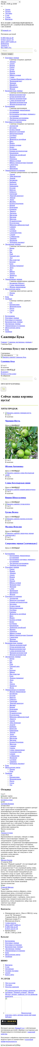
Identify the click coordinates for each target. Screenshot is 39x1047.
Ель (11, 303)
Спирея (12, 234)
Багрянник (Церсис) (17, 283)
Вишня (12, 65)
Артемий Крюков (7, 804)
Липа (11, 268)
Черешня (13, 83)
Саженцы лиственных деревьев (20, 342)
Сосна (12, 310)
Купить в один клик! (8, 374)
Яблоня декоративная (17, 287)
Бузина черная (15, 130)
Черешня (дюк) (15, 585)
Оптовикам (9, 969)
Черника (13, 166)
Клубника (13, 149)
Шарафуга (13, 85)
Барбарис (13, 182)
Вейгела (13, 190)
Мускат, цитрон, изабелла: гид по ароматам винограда (21, 995)
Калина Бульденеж (16, 203)
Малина (12, 157)
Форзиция (13, 240)
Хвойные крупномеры (18, 120)
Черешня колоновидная (18, 102)
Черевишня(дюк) (16, 81)
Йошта (12, 143)
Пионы (12, 293)
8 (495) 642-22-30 (7, 38)
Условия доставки (11, 971)
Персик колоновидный (18, 98)
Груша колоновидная (17, 96)
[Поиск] (35, 50)
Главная (4, 342)
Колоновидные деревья (13, 91)
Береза (12, 248)
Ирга (11, 141)
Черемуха (13, 275)
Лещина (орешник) (17, 266)
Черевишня (14, 590)
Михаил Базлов (6, 860)
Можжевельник (15, 306)
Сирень (12, 229)
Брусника (13, 128)
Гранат (12, 67)
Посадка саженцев (12, 987)
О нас (7, 15)
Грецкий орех (15, 256)
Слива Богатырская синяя (17, 483)
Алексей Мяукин (7, 887)
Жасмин (13, 201)
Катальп (13, 262)
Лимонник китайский (18, 155)
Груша (12, 69)
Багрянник (13, 180)
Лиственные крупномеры (19, 118)
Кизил (12, 147)
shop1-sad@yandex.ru (8, 42)
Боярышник (14, 186)
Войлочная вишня (16, 133)
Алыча (12, 63)
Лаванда (13, 211)
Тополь (12, 273)
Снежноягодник (16, 233)
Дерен (12, 200)
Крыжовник (14, 153)
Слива (12, 77)
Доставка (8, 13)
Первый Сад (19, 1028)
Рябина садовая (15, 75)
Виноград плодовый (17, 131)
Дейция (12, 198)
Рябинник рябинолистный (19, 225)
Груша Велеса (11, 512)
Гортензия (13, 194)
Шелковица (14, 87)
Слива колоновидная (17, 100)
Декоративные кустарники (15, 170)
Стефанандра (14, 236)
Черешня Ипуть (12, 421)
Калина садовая (15, 145)
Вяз (11, 252)
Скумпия (13, 231)
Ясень (12, 277)
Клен (11, 264)
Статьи (7, 17)
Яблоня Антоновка (14, 466)
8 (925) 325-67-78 (7, 40)
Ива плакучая (15, 260)
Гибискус (13, 192)
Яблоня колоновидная (18, 104)
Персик (12, 73)
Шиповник (14, 168)
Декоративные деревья (13, 279)
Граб (11, 254)
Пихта (12, 308)
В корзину (4, 372)
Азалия (12, 174)
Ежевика (13, 137)
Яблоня (12, 89)
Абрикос (13, 62)
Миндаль (13, 219)
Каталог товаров (7, 54)
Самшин (13, 227)
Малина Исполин (13, 527)
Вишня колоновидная (18, 95)
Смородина (14, 165)
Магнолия (13, 215)
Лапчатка (13, 213)
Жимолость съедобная (18, 139)
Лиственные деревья (12, 244)
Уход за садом (10, 983)
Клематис (13, 209)
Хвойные (8, 299)
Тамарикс (13, 238)
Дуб (11, 258)
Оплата (8, 11)
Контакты (8, 19)
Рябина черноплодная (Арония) (21, 163)
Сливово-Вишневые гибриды (21, 79)
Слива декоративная (17, 285)
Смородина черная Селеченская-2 (21, 543)
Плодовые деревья (12, 58)
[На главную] (6, 30)
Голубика (13, 135)
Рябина (12, 271)
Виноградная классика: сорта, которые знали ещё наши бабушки (20, 1015)
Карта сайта (9, 975)
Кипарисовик (15, 304)
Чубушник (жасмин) (17, 242)
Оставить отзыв (7, 800)
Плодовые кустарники (13, 122)
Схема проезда (10, 923)
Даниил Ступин (7, 833)
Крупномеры (10, 106)
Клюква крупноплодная (18, 151)
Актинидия (14, 126)
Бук (11, 250)
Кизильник (14, 207)
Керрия (12, 205)
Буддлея (12, 188)
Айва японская (15, 176)
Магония (13, 217)
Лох (11, 269)
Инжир (12, 71)
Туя (11, 312)
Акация (12, 178)
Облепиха (13, 159)
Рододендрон (14, 223)
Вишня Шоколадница (15, 497)
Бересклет (13, 184)
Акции (7, 9)
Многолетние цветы (12, 289)
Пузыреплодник (16, 221)
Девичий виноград (17, 196)
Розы (11, 295)
